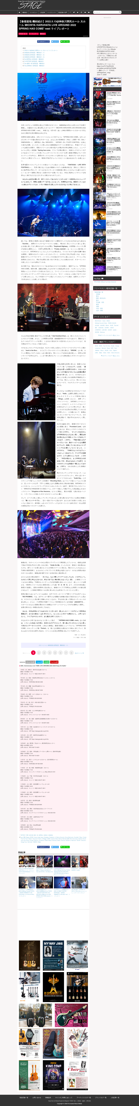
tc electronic (73, 840)
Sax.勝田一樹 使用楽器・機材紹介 (34, 63)
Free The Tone (24, 838)
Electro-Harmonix (60, 837)
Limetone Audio (54, 838)
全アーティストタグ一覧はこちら (110, 335)
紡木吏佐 (97, 325)
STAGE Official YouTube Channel (106, 282)
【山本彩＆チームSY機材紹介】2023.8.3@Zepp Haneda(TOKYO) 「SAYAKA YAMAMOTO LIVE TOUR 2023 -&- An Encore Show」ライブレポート (27, 893)
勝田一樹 (36, 835)
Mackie (60, 838)
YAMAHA (35, 842)
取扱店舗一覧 (62, 12)
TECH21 (79, 840)
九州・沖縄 (99, 310)
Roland (50, 840)
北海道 (98, 294)
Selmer (59, 840)
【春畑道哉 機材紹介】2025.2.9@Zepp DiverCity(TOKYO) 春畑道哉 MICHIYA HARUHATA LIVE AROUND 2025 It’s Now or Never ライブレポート (62, 872)
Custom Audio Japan (38, 837)
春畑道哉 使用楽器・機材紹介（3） (34, 57)
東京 (97, 300)
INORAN (97, 332)
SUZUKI (68, 840)
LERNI (48, 838)
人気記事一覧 (115, 1097)
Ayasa (104, 321)
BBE (25, 837)
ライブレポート (33, 34)
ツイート (55, 41)
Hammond (35, 838)
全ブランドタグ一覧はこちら (111, 356)
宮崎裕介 (46, 835)
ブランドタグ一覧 (100, 1097)
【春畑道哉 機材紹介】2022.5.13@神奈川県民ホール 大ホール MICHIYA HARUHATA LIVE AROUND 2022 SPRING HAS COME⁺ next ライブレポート (52, 24)
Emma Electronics (69, 837)
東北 (97, 296)
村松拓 (108, 321)
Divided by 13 (52, 837)
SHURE (106, 350)
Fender (84, 837)
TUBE (27, 835)
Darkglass (46, 837)
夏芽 (96, 327)
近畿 (97, 306)
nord (22, 840)
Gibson (102, 350)
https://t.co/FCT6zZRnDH (105, 66)
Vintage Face (24, 842)
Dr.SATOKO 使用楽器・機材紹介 (34, 61)
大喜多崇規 (100, 327)
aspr (22, 837)
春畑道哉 (51, 835)
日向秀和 (107, 327)
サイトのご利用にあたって (63, 1097)
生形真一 (115, 330)
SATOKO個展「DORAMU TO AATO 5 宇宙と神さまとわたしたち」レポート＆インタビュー (79, 891)
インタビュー (33, 12)
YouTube (53, 662)
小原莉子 (112, 327)
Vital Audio (30, 842)
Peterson (36, 840)
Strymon (63, 840)
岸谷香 (111, 325)
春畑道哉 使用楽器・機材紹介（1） (34, 52)
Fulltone (30, 838)
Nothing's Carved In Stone (101, 323)
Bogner (28, 837)
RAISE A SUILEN (112, 323)
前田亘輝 (31, 835)
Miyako (107, 325)
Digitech (115, 350)
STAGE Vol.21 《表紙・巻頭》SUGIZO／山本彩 (78, 869)
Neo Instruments (74, 838)
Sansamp (54, 840)
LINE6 (96, 352)
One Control (26, 840)
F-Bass (80, 837)
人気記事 (42, 12)
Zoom (110, 350)
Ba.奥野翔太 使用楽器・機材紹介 (34, 59)
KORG (100, 346)
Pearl (115, 348)
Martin (108, 352)
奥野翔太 (41, 835)
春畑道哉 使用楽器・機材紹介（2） (34, 55)
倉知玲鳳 (102, 325)
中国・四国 (99, 308)
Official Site (29, 662)
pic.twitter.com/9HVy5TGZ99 (106, 68)
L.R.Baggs (44, 838)
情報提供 (48, 1097)
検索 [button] (120, 13)
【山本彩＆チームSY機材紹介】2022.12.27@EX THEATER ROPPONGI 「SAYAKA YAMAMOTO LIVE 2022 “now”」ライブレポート (62, 893)
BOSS (31, 837)
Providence (41, 840)
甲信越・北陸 (100, 302)
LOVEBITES (98, 330)
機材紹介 (25, 12)
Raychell (116, 325)
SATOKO (23, 835)
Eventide (76, 837)
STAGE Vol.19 (23, 34)
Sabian (104, 352)
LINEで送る (65, 41)
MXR (68, 838)
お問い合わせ (37, 1097)
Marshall (64, 838)
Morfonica (102, 332)
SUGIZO (110, 330)
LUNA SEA (104, 330)
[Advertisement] (87, 5)
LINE (45, 662)
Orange (31, 840)
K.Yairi (39, 838)
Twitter (39, 662)
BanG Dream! (98, 321)
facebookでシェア (44, 41)
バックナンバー (51, 12)
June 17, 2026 (101, 75)
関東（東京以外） (101, 298)
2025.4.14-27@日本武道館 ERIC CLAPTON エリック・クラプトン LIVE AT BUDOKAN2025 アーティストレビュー (27, 871)
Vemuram (83, 840)
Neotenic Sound (82, 838)
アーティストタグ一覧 (84, 1097)
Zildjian (39, 842)
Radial (46, 840)
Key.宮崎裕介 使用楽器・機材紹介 (34, 66)
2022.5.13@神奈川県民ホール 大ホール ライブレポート (41, 50)
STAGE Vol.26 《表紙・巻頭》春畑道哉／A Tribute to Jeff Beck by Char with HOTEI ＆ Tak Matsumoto (44, 870)
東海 (97, 304)
